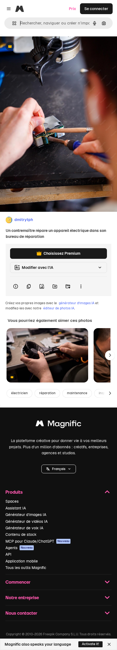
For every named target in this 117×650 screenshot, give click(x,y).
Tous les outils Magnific (25, 567)
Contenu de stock (20, 534)
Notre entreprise (22, 597)
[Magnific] (58, 425)
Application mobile (21, 561)
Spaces (12, 501)
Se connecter (96, 8)
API (8, 554)
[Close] (109, 644)
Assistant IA (15, 508)
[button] (58, 469)
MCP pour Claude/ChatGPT (37, 541)
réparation (47, 393)
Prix (72, 8)
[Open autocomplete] (12, 23)
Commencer (17, 582)
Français (58, 469)
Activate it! (90, 644)
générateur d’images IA (76, 303)
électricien (19, 393)
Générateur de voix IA (24, 527)
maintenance (77, 393)
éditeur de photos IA (58, 308)
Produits (14, 492)
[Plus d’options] (80, 286)
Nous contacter (21, 613)
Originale (36, 46)
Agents (19, 547)
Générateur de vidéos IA (26, 521)
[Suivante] (110, 355)
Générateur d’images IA (25, 514)
